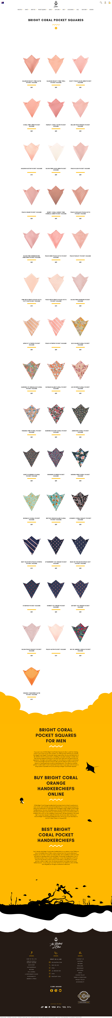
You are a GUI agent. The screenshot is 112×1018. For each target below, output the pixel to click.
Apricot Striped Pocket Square (31, 344)
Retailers (80, 965)
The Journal (31, 971)
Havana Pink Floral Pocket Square (80, 475)
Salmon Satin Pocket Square (31, 168)
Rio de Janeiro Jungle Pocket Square (80, 650)
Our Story (84, 9)
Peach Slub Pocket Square (80, 168)
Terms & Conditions (80, 977)
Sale (78, 9)
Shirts (26, 9)
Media (80, 972)
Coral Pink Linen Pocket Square (31, 125)
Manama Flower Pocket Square (56, 475)
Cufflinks (57, 9)
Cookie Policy (80, 975)
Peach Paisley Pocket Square (80, 256)
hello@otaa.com (57, 962)
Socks (50, 9)
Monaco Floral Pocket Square (31, 519)
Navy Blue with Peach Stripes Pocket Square (31, 562)
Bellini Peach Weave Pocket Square (80, 125)
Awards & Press (31, 978)
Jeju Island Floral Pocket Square (80, 344)
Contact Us (80, 959)
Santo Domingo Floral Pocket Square (31, 475)
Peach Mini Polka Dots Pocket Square (56, 256)
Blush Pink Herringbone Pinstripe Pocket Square (31, 256)
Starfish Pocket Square (31, 605)
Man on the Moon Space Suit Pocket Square (80, 562)
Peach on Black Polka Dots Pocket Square (80, 212)
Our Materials (31, 967)
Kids (64, 9)
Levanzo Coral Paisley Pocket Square (80, 519)
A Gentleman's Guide (31, 974)
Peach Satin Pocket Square (56, 649)
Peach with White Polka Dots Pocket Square (56, 300)
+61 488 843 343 (56, 970)
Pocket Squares (42, 9)
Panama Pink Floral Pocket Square (31, 431)
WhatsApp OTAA (56, 976)
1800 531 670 (55, 965)
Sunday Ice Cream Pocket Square (56, 606)
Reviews (91, 9)
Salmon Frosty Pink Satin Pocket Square (31, 81)
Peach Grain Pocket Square (32, 212)
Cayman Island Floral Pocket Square (56, 387)
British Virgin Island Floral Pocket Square (56, 519)
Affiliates (80, 970)
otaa (53, 973)
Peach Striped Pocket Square (56, 343)
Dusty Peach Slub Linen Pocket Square (80, 81)
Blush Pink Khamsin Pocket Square (80, 300)
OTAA (53, 968)
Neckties (20, 9)
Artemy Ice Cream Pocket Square (80, 606)
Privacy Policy (80, 979)
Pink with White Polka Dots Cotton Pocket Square (31, 300)
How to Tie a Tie (32, 959)
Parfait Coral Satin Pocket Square (56, 125)
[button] (101, 2)
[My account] (105, 2)
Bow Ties (33, 9)
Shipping (80, 961)
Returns (80, 963)
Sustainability (31, 976)
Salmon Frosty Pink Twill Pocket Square (56, 81)
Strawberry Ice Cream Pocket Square (56, 562)
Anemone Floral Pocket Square (80, 431)
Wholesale (80, 968)
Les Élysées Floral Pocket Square (80, 387)
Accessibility (80, 981)
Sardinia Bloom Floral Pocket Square (56, 431)
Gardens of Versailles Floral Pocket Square (31, 387)
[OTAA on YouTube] (60, 991)
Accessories (71, 9)
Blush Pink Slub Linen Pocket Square (56, 169)
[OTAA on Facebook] (52, 991)
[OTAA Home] (56, 4)
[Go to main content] (56, 28)
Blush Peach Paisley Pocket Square (32, 650)
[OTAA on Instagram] (56, 991)
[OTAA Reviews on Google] (84, 998)
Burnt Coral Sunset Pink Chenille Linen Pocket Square (55, 212)
